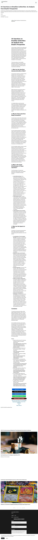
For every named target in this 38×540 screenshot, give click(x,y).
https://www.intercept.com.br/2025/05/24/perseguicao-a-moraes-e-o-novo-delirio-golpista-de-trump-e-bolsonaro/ (19, 384)
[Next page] (24, 508)
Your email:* (13, 525)
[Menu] (36, 2)
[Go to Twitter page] (13, 515)
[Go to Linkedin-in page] (12, 515)
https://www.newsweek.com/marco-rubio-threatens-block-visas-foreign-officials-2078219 (19, 371)
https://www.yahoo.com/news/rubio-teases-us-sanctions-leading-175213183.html (19, 356)
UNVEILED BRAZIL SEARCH (19, 398)
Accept (3, 538)
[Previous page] (14, 508)
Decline (7, 538)
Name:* (12, 520)
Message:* (13, 529)
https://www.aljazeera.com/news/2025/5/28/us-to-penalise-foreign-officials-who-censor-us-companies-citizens (19, 378)
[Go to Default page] (15, 515)
